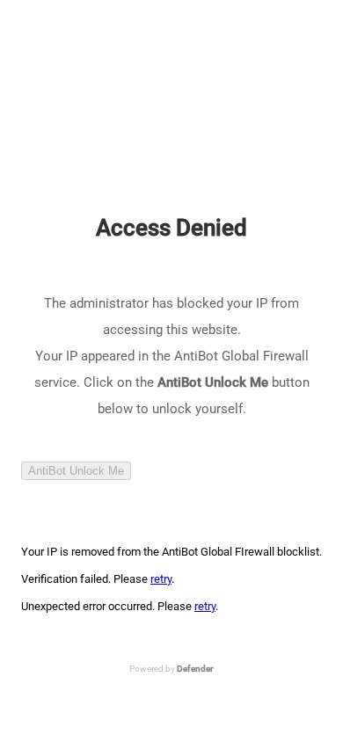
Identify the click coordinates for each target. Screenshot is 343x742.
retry (161, 579)
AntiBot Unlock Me (76, 470)
